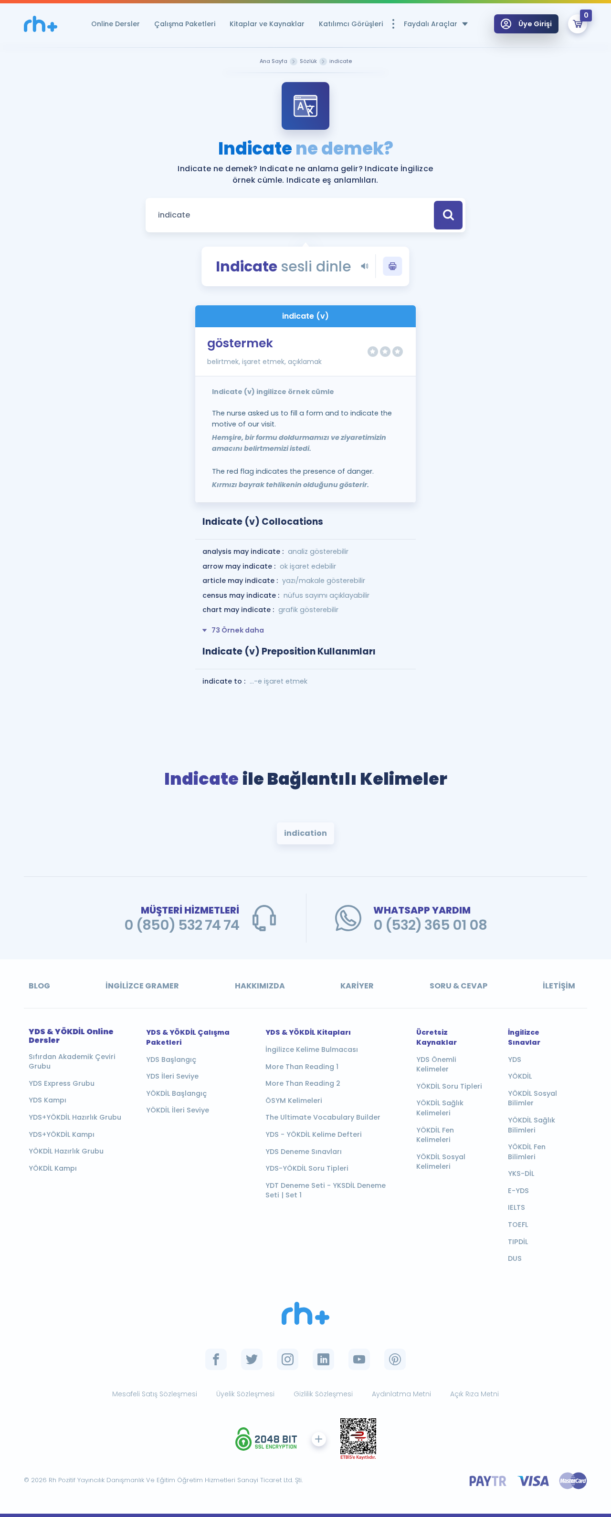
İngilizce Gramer (142, 985)
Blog (39, 985)
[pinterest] (395, 1359)
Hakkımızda (260, 985)
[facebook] (216, 1359)
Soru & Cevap (458, 985)
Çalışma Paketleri (184, 24)
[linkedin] (323, 1359)
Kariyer (357, 985)
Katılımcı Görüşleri (351, 24)
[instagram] (287, 1359)
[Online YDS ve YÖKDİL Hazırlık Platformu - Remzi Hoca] (305, 1313)
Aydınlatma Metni (401, 1394)
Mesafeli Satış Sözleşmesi (154, 1394)
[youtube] (359, 1359)
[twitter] (252, 1359)
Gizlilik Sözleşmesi (323, 1394)
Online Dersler (115, 24)
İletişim (559, 985)
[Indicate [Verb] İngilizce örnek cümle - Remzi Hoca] (40, 24)
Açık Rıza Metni (474, 1394)
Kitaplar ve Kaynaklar (267, 24)
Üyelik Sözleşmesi (245, 1394)
